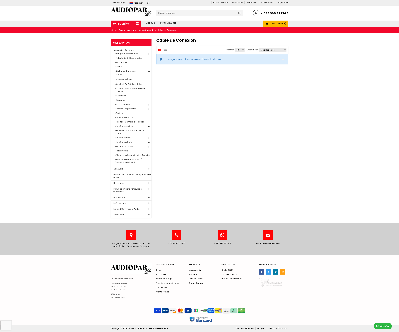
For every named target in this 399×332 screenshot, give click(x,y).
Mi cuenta (193, 274)
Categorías (124, 30)
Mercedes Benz (124, 79)
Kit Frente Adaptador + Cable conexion (129, 132)
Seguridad (118, 214)
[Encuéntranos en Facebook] (261, 272)
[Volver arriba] (395, 326)
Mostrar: (230, 49)
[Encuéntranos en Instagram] (282, 272)
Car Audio (118, 168)
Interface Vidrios (124, 137)
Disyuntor (120, 100)
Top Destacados (229, 274)
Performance (119, 203)
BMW (119, 74)
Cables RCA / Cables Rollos (129, 84)
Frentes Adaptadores (126, 108)
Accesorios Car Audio (143, 30)
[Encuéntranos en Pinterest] (275, 272)
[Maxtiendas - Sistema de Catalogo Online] (270, 282)
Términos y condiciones (167, 283)
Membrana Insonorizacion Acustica (133, 155)
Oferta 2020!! (227, 270)
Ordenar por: (252, 49)
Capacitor (121, 95)
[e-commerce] (131, 11)
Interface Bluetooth (125, 117)
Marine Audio (119, 197)
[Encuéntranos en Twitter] (268, 272)
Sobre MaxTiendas (245, 328)
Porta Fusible (122, 150)
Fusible (119, 113)
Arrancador (121, 62)
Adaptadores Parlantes (127, 53)
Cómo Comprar (196, 283)
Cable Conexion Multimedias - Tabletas (130, 90)
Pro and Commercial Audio (126, 209)
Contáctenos (162, 291)
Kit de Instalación (124, 146)
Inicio (113, 30)
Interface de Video (124, 126)
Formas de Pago (164, 278)
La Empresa (161, 274)
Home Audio (119, 183)
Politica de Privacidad (278, 328)
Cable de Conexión (126, 71)
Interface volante (124, 142)
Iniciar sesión (195, 270)
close (283, 59)
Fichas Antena (123, 104)
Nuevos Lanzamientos (232, 278)
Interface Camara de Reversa (130, 121)
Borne (119, 66)
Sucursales (161, 287)
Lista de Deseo (195, 278)
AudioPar (132, 328)
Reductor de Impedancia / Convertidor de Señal (128, 161)
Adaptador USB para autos (129, 58)
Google (260, 328)
